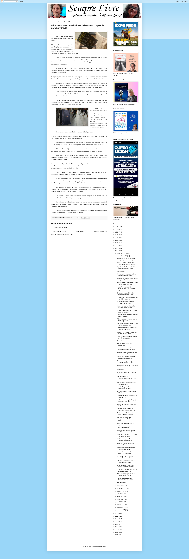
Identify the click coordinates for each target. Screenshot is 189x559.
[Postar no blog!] (84, 218)
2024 (117, 232)
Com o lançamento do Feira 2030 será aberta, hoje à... (127, 366)
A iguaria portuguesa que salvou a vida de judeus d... (127, 470)
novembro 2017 (122, 256)
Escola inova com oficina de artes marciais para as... (127, 298)
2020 (117, 243)
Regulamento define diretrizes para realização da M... (126, 357)
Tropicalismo (121, 271)
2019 (117, 245)
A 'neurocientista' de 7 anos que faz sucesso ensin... (127, 373)
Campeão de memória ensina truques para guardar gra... (126, 259)
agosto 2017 (121, 491)
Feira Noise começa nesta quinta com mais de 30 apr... (127, 328)
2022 (117, 237)
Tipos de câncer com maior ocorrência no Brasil (125, 302)
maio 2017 (120, 499)
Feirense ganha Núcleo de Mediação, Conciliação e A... (126, 409)
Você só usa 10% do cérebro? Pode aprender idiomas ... (126, 413)
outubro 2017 (121, 486)
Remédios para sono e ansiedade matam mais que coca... (127, 283)
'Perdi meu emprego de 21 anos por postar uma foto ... (127, 435)
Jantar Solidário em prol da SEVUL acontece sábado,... (126, 466)
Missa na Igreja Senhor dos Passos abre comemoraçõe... (126, 263)
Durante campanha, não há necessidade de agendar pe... (127, 444)
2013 (117, 521)
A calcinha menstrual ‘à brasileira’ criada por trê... (127, 396)
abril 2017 (120, 502)
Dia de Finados (121, 482)
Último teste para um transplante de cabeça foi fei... (127, 319)
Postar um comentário (60, 227)
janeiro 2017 (121, 510)
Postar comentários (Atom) (65, 234)
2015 (117, 516)
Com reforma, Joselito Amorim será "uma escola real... (126, 431)
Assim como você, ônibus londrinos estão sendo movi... (126, 348)
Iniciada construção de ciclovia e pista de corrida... (127, 311)
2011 (117, 527)
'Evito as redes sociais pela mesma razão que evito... (125, 293)
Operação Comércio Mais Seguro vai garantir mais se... (127, 279)
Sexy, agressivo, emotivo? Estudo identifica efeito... (127, 315)
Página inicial (80, 231)
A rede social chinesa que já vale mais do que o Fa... (127, 353)
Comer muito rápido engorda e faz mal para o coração (126, 361)
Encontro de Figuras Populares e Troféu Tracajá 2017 (127, 333)
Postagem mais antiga (100, 231)
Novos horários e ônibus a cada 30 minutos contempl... (126, 392)
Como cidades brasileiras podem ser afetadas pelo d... (127, 337)
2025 (117, 229)
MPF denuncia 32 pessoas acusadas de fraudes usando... (127, 457)
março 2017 (121, 504)
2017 (117, 251)
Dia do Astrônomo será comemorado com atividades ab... (126, 288)
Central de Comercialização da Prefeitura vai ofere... (126, 405)
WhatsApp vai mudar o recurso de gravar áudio (126, 383)
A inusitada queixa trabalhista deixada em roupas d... (126, 387)
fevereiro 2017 (121, 507)
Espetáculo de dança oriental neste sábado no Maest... (126, 267)
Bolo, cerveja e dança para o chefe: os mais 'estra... (126, 461)
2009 (117, 532)
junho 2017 (120, 496)
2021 (117, 240)
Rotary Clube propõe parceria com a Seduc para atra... (126, 474)
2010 (117, 529)
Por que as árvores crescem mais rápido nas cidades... (127, 324)
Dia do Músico (121, 341)
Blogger (103, 546)
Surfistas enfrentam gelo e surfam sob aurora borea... (127, 426)
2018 (117, 248)
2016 (117, 513)
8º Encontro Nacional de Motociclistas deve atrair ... (126, 479)
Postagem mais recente (59, 231)
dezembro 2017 (122, 253)
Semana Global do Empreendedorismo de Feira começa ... (126, 378)
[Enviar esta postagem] (78, 217)
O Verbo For (120, 369)
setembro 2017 (122, 488)
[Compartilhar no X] (85, 218)
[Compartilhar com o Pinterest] (89, 218)
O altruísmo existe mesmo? (125, 423)
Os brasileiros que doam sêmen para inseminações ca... (127, 274)
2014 (117, 519)
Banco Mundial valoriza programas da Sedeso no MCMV (125, 418)
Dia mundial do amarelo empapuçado (124, 344)
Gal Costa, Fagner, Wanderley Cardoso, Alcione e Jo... (126, 439)
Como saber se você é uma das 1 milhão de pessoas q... (127, 452)
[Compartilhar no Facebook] (87, 218)
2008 (117, 535)
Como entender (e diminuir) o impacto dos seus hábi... (126, 306)
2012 (117, 524)
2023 (117, 234)
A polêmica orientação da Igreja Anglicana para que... (126, 400)
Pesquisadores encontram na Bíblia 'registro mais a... (126, 448)
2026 (117, 226)
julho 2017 (120, 494)
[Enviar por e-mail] (82, 218)
